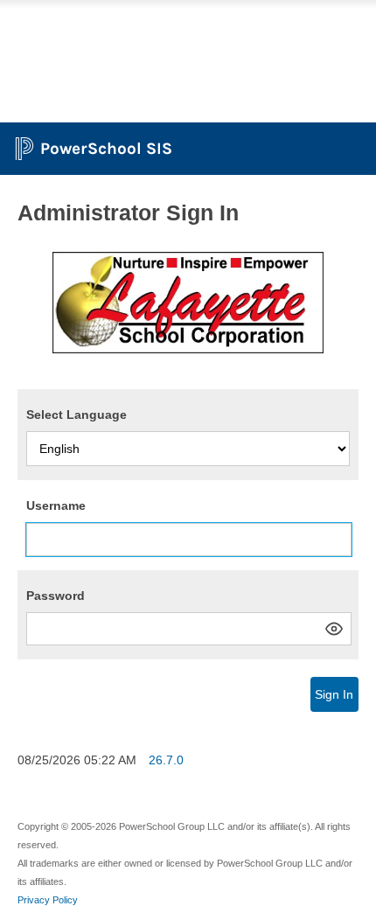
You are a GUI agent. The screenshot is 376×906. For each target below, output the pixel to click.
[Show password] (334, 629)
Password (55, 596)
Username (56, 505)
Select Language (76, 415)
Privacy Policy (47, 900)
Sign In (334, 694)
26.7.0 (166, 760)
